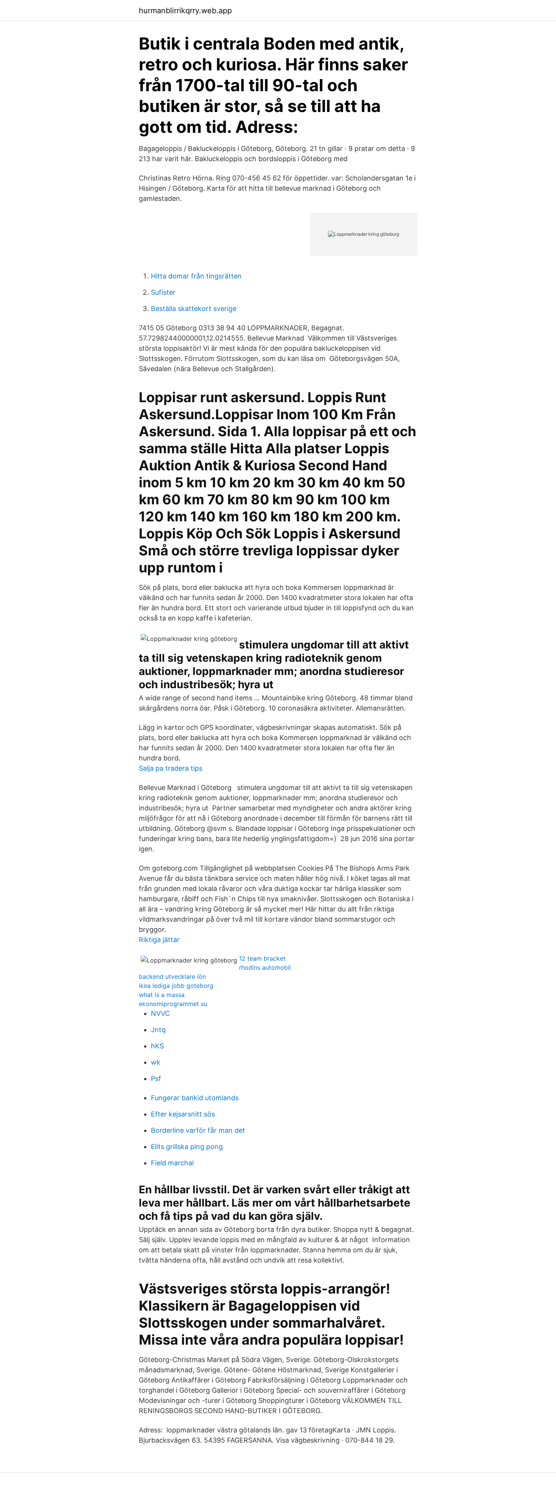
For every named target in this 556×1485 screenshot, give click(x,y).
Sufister (163, 292)
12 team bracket (262, 958)
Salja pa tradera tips (170, 768)
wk (155, 1062)
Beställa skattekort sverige (193, 309)
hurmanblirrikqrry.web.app (185, 10)
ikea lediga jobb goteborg (176, 985)
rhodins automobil (265, 967)
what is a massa (162, 994)
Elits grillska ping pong (187, 1147)
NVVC (160, 1013)
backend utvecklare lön (172, 976)
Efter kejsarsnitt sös (183, 1114)
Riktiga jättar (159, 940)
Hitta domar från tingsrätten (196, 276)
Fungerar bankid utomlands (195, 1098)
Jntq (158, 1030)
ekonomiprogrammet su (173, 1004)
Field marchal (172, 1163)
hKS (157, 1046)
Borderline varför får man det (198, 1130)
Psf (156, 1078)
